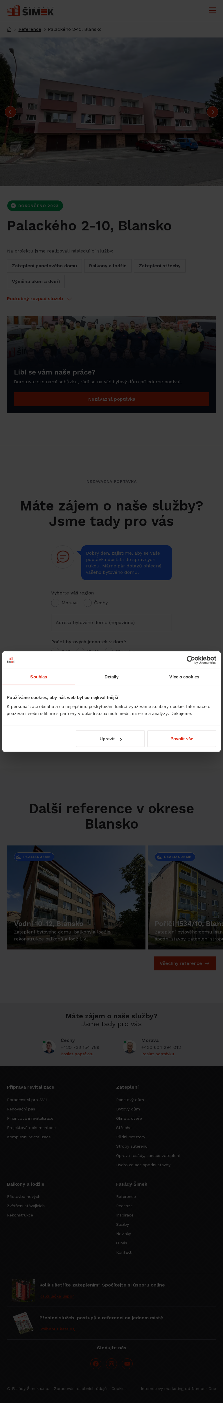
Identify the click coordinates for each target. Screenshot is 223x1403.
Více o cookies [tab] (184, 676)
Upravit (107, 738)
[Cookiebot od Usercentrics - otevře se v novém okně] (191, 659)
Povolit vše (181, 738)
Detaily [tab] (112, 676)
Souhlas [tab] (38, 676)
